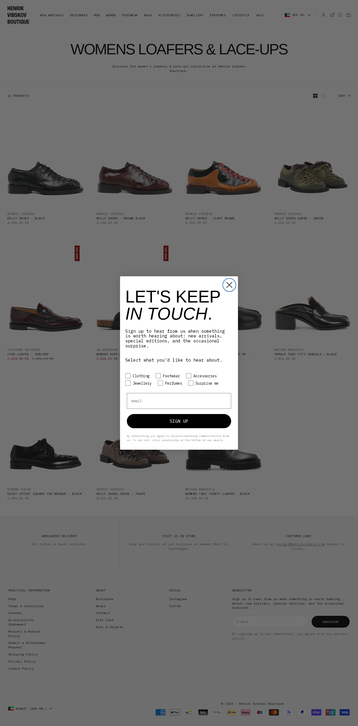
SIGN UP (179, 421)
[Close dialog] (229, 285)
